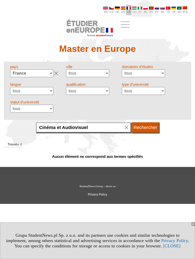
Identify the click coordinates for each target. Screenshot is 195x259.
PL (145, 11)
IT (140, 11)
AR (179, 11)
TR (168, 11)
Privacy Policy (174, 240)
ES (123, 11)
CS (111, 11)
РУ (157, 11)
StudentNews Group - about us (97, 186)
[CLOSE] (172, 245)
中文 (185, 11)
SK (162, 11)
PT (151, 11)
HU (134, 11)
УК (173, 11)
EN (106, 11)
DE (117, 11)
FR (129, 11)
